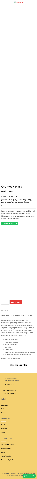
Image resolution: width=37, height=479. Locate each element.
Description (5, 310)
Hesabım (4, 425)
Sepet (3, 432)
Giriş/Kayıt (4, 428)
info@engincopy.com (9, 393)
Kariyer (3, 409)
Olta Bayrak (10, 201)
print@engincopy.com (9, 390)
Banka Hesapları (6, 448)
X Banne (27, 202)
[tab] (5, 310)
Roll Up (3, 202)
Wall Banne (20, 202)
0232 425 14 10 (9, 384)
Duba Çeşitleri (27, 199)
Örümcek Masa (19, 201)
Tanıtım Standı (11, 202)
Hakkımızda (4, 405)
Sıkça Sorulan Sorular (7, 444)
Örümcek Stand (30, 201)
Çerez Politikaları (6, 456)
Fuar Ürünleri (12, 199)
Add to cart (15, 302)
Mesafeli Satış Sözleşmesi (9, 460)
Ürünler (3, 413)
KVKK (3, 452)
